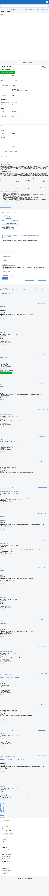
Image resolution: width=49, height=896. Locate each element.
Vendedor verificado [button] (7, 216)
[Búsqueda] (47, 6)
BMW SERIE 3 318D (5, 623)
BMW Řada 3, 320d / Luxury (6, 651)
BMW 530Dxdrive (4, 357)
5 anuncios (8, 218)
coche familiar (15, 80)
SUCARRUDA (5, 215)
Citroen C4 (2, 439)
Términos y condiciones (6, 849)
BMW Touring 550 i (4, 543)
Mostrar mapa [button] (24, 249)
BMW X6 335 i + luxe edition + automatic (9, 677)
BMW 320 (2, 733)
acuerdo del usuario (42, 280)
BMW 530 (2, 306)
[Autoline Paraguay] (8, 2)
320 (12, 77)
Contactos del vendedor (6, 830)
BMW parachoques (37, 289)
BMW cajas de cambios (28, 289)
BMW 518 (2, 465)
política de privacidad (29, 280)
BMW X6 (2, 386)
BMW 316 (2, 708)
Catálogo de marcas (6, 858)
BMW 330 (2, 332)
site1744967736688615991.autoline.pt (10, 220)
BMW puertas (9, 289)
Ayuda (3, 828)
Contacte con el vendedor (7, 72)
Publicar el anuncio (6, 373)
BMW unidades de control (17, 289)
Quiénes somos (5, 826)
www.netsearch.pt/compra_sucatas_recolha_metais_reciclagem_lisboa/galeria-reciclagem (20, 235)
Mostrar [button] (13, 228)
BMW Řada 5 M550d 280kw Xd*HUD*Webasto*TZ (12, 759)
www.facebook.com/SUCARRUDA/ (9, 236)
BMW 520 (2, 597)
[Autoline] (5, 9)
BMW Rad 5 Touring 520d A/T (7, 414)
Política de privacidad (6, 851)
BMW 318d (2, 516)
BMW (13, 75)
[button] (47, 2)
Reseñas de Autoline (6, 856)
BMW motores (3, 289)
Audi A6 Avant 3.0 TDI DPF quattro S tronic (10, 491)
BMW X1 (2, 570)
